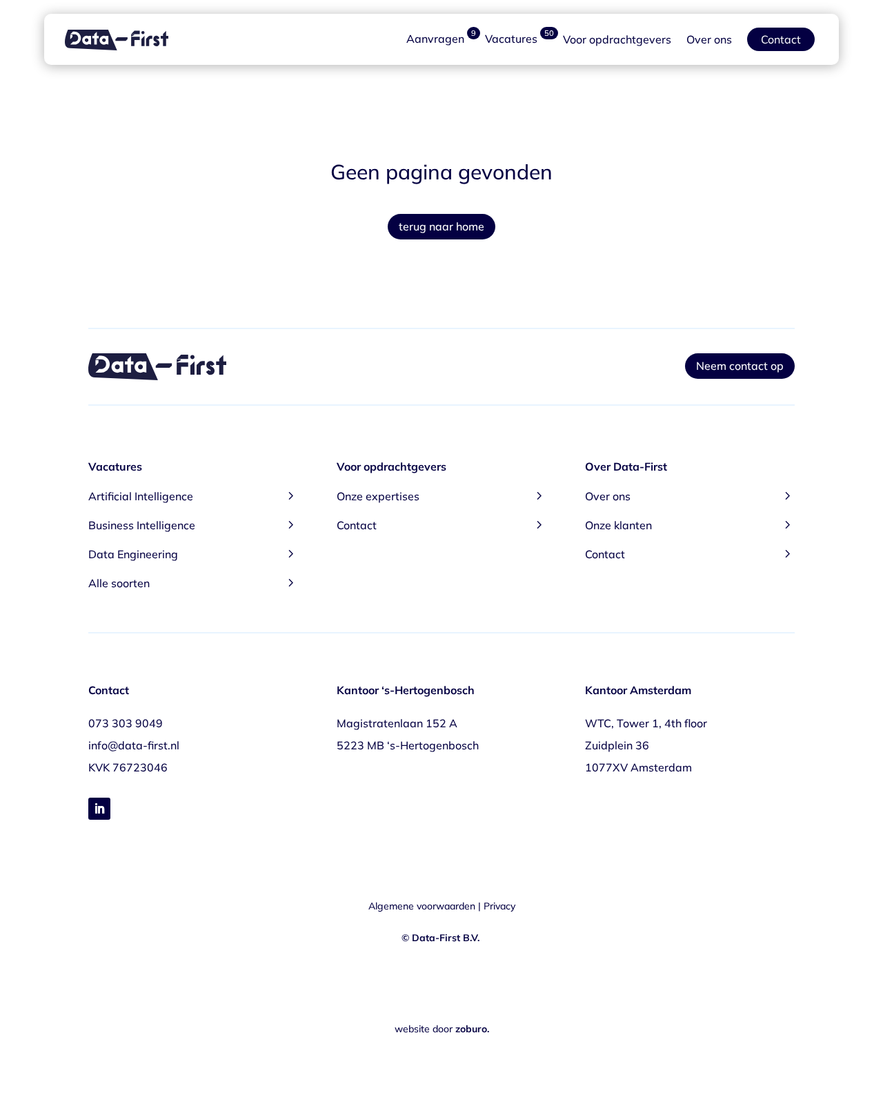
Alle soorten (193, 582)
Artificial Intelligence (193, 495)
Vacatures (519, 39)
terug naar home (441, 226)
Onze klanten (690, 524)
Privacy (499, 906)
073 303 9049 (125, 723)
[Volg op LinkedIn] (99, 809)
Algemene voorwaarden (421, 906)
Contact (781, 39)
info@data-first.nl (133, 745)
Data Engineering (193, 553)
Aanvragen (441, 39)
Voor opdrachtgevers (617, 39)
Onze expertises (441, 495)
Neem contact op (740, 366)
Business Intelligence (193, 524)
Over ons (709, 39)
